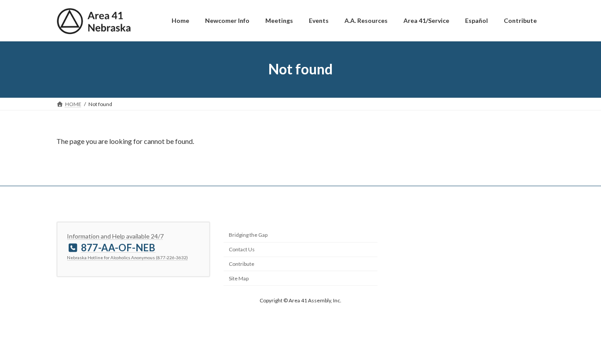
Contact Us (242, 249)
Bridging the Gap (248, 234)
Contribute (241, 264)
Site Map (239, 278)
